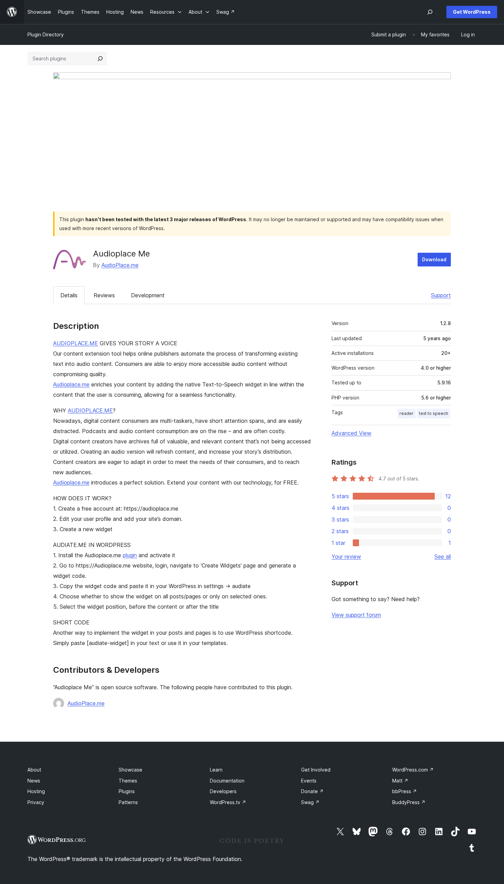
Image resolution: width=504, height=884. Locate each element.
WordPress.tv (228, 802)
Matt (400, 781)
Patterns (128, 802)
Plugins (127, 791)
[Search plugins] (100, 58)
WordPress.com (413, 770)
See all (442, 556)
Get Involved (316, 770)
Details (68, 295)
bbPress (404, 791)
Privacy (35, 802)
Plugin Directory (45, 34)
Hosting (36, 791)
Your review (346, 556)
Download (434, 259)
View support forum (356, 614)
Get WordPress (472, 12)
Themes (128, 781)
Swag (310, 802)
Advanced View (351, 433)
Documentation (227, 781)
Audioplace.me (71, 384)
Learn (216, 770)
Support (441, 295)
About (34, 770)
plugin (130, 555)
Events (308, 781)
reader (406, 413)
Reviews (104, 295)
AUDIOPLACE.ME (75, 343)
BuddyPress (408, 802)
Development (148, 295)
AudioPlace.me (120, 265)
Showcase (130, 770)
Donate (312, 791)
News (33, 781)
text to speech (433, 413)
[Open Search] (430, 12)
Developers (223, 791)
